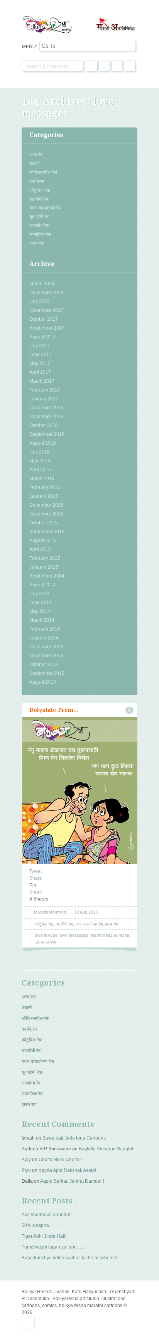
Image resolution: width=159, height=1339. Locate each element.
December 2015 (46, 505)
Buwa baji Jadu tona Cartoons (74, 1138)
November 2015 (46, 514)
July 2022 (39, 301)
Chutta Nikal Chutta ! (60, 1159)
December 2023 (46, 292)
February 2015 (44, 558)
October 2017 (43, 319)
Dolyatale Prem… (54, 710)
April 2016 (40, 469)
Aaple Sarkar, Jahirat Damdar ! (72, 1181)
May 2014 (39, 611)
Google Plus (117, 66)
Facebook (91, 66)
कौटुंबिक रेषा (39, 190)
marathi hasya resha (110, 935)
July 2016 (39, 452)
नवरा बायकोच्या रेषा (45, 208)
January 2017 (43, 399)
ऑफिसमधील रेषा (43, 172)
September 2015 (46, 531)
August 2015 (42, 540)
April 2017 (40, 372)
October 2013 (43, 664)
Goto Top (28, 1322)
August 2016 (42, 443)
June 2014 (40, 602)
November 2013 (46, 655)
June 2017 (40, 354)
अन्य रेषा (36, 154)
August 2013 (42, 682)
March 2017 (41, 381)
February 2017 (44, 390)
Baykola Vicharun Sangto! (106, 1149)
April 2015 (40, 549)
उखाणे (34, 163)
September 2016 (46, 434)
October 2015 (43, 523)
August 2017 (42, 337)
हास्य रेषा (36, 243)
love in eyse (46, 935)
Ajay (26, 1159)
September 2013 (46, 673)
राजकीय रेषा (39, 225)
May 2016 (39, 461)
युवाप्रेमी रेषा (39, 216)
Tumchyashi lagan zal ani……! (54, 1247)
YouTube (129, 66)
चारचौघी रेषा (39, 199)
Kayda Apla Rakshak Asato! (67, 1170)
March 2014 (41, 620)
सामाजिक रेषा (40, 234)
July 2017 (39, 345)
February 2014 (44, 629)
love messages (74, 935)
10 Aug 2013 (86, 912)
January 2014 (43, 638)
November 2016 (46, 416)
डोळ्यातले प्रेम (45, 942)
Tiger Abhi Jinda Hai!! (44, 1236)
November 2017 (46, 310)
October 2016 (43, 425)
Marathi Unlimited (50, 912)
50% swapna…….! (41, 1225)
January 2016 (43, 496)
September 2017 (46, 328)
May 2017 (39, 363)
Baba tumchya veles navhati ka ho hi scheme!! (70, 1257)
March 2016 (41, 478)
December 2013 (46, 646)
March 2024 (41, 283)
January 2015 (43, 567)
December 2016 (46, 407)
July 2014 (39, 593)
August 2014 (42, 584)
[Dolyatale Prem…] (79, 817)
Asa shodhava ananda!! (46, 1214)
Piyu (26, 1170)
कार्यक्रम (36, 181)
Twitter (104, 66)
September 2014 (46, 576)
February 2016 (44, 487)
